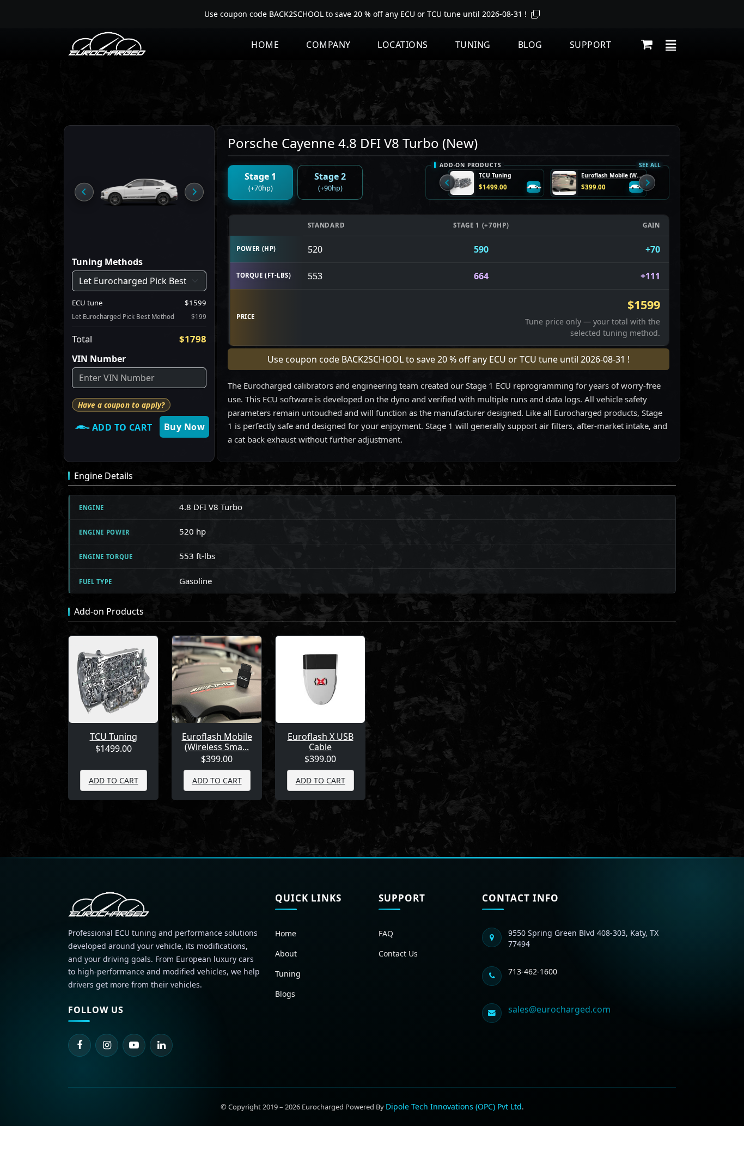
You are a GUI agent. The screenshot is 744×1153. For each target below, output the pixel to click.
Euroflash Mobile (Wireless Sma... (217, 742)
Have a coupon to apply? (121, 405)
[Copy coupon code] (535, 14)
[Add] (534, 187)
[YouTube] (134, 1045)
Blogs (285, 994)
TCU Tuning (495, 176)
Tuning (473, 45)
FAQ (386, 933)
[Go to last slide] (84, 191)
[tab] (260, 182)
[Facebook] (79, 1045)
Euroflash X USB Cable (320, 742)
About (286, 953)
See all (649, 165)
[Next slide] (194, 191)
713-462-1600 (532, 971)
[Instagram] (106, 1045)
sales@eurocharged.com (559, 1009)
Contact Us (398, 953)
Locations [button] (402, 45)
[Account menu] (671, 44)
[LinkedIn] (161, 1045)
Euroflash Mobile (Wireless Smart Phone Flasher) (612, 176)
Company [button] (328, 45)
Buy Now (184, 427)
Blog (530, 45)
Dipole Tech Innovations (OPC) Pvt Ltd (454, 1106)
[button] (646, 44)
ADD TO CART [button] (113, 780)
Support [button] (590, 45)
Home (265, 45)
